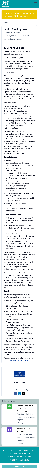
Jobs (10, 450)
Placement (28, 434)
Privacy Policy (29, 450)
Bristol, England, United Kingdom (26, 418)
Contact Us (18, 450)
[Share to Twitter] (23, 393)
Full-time (17, 32)
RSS (4, 450)
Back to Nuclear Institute (15, 457)
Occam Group (8, 32)
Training (29, 457)
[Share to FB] (15, 393)
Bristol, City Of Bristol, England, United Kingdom (18, 36)
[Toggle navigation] (36, 4)
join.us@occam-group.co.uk (20, 360)
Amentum (20, 414)
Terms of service (15, 453)
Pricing (26, 453)
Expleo (19, 434)
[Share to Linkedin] (19, 393)
